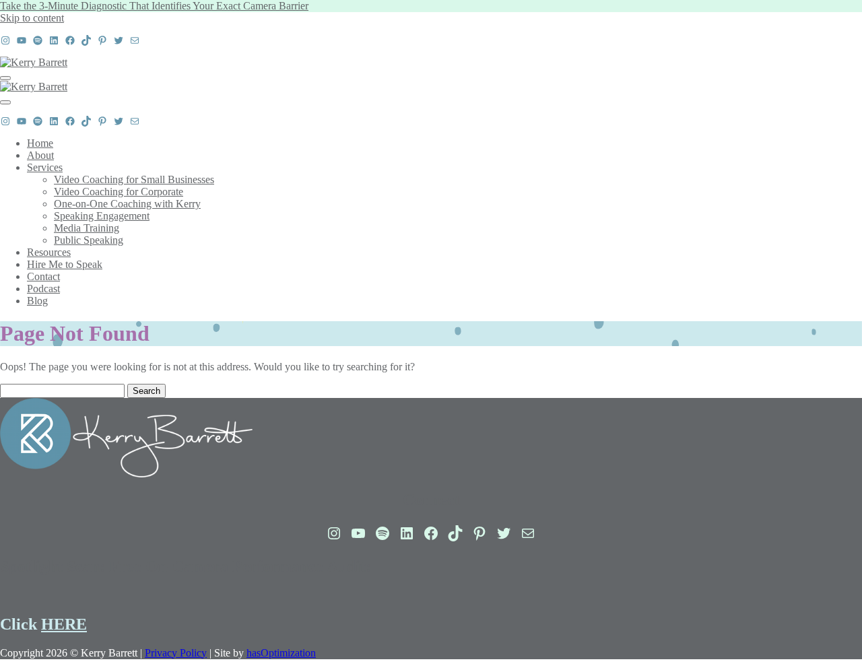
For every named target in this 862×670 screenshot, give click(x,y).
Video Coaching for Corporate (118, 191)
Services (45, 167)
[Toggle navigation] (5, 78)
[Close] (5, 102)
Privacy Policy (176, 653)
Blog (37, 300)
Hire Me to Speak (64, 264)
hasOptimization (281, 653)
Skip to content (32, 18)
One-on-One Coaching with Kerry (127, 203)
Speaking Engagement (102, 216)
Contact (43, 276)
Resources (49, 252)
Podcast (43, 288)
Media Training (86, 228)
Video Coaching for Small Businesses (134, 179)
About (40, 155)
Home (40, 143)
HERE (64, 624)
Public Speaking (88, 240)
